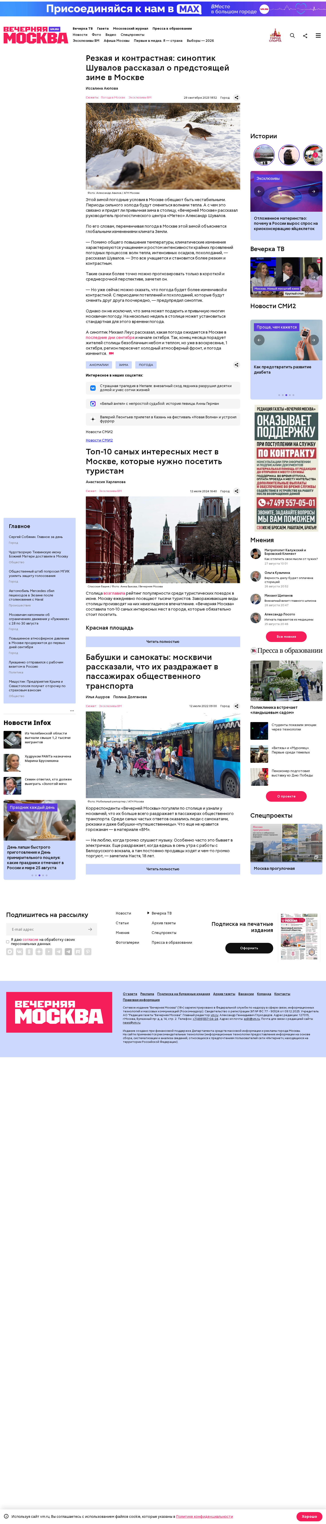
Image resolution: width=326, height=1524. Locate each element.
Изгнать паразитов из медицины (289, 619)
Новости (80, 35)
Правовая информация (141, 999)
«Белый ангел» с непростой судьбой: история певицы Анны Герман (289, 155)
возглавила (114, 593)
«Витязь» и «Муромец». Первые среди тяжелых (291, 750)
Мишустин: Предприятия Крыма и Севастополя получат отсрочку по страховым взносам (37, 685)
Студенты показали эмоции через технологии (294, 727)
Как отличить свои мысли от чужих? (291, 559)
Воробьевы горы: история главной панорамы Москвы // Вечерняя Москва (264, 155)
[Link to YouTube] (48, 951)
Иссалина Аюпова (102, 88)
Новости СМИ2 (99, 440)
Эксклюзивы (268, 178)
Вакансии (246, 994)
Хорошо (309, 1516)
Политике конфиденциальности (204, 1516)
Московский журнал (130, 28)
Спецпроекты (132, 35)
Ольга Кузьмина (278, 573)
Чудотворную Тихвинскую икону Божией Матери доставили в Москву (38, 554)
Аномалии (98, 365)
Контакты (282, 994)
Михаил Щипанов (279, 595)
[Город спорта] (275, 35)
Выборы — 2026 (200, 40)
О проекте (286, 796)
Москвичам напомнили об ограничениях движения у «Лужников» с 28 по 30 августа (39, 618)
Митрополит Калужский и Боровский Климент (285, 551)
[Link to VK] (19, 951)
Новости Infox (27, 722)
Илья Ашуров (98, 697)
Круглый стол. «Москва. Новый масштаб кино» (286, 277)
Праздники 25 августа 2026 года (40, 820)
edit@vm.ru (252, 1019)
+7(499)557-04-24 (205, 1019)
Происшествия (20, 605)
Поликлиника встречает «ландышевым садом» (274, 710)
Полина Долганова (130, 697)
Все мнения (286, 636)
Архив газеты (164, 923)
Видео (111, 35)
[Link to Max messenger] (9, 951)
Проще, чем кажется (277, 327)
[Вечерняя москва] (59, 1012)
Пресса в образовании (172, 28)
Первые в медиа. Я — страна (158, 40)
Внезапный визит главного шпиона (290, 601)
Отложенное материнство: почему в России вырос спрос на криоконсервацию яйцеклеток (286, 223)
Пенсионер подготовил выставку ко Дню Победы (292, 773)
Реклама (147, 994)
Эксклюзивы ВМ (86, 40)
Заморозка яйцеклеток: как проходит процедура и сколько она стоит (286, 191)
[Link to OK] (29, 951)
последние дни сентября (110, 337)
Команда (264, 994)
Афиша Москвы (117, 40)
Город (13, 542)
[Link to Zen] (39, 951)
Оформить (249, 948)
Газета (103, 28)
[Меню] (318, 35)
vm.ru (214, 1015)
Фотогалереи (127, 942)
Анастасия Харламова (106, 482)
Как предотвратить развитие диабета (286, 340)
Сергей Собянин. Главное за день (36, 537)
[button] (12, 820)
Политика (16, 672)
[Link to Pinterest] (87, 951)
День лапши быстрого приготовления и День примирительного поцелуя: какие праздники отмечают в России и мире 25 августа (35, 858)
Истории (263, 136)
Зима (123, 365)
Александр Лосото (280, 614)
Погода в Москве (113, 97)
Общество (16, 562)
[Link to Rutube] (78, 951)
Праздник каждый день (32, 807)
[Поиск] (292, 35)
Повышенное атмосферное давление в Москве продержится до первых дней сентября (39, 642)
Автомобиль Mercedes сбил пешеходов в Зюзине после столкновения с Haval (31, 595)
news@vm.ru (131, 1022)
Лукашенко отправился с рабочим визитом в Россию (36, 664)
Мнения (262, 540)
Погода (146, 365)
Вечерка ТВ (83, 28)
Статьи (122, 923)
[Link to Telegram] (58, 951)
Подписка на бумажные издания (183, 994)
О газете (130, 994)
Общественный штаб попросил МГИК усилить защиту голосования (39, 573)
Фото (96, 35)
